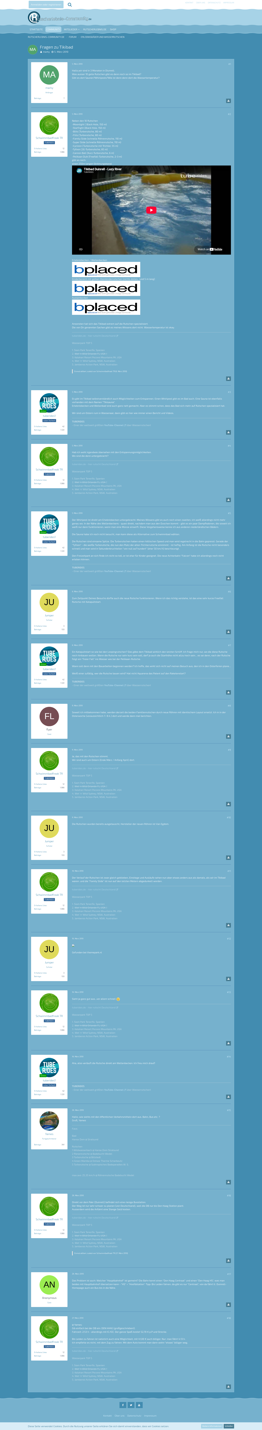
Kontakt (189, 2)
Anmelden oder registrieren (46, 4)
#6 (229, 591)
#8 (229, 705)
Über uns (200, 2)
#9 (229, 749)
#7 (229, 645)
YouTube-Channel (113, 425)
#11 (229, 870)
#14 (229, 1056)
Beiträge (37, 98)
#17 (229, 1274)
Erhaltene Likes (40, 148)
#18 (229, 1318)
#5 (229, 513)
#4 (229, 445)
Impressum (228, 2)
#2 (229, 114)
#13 (229, 992)
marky (46, 51)
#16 (229, 1195)
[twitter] (131, 1405)
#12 (229, 938)
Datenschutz (214, 2)
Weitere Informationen (212, 1426)
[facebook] (122, 1405)
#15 (229, 1110)
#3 (229, 391)
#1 (229, 63)
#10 (229, 817)
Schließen (229, 1426)
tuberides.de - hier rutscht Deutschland (93, 335)
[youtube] (139, 1405)
